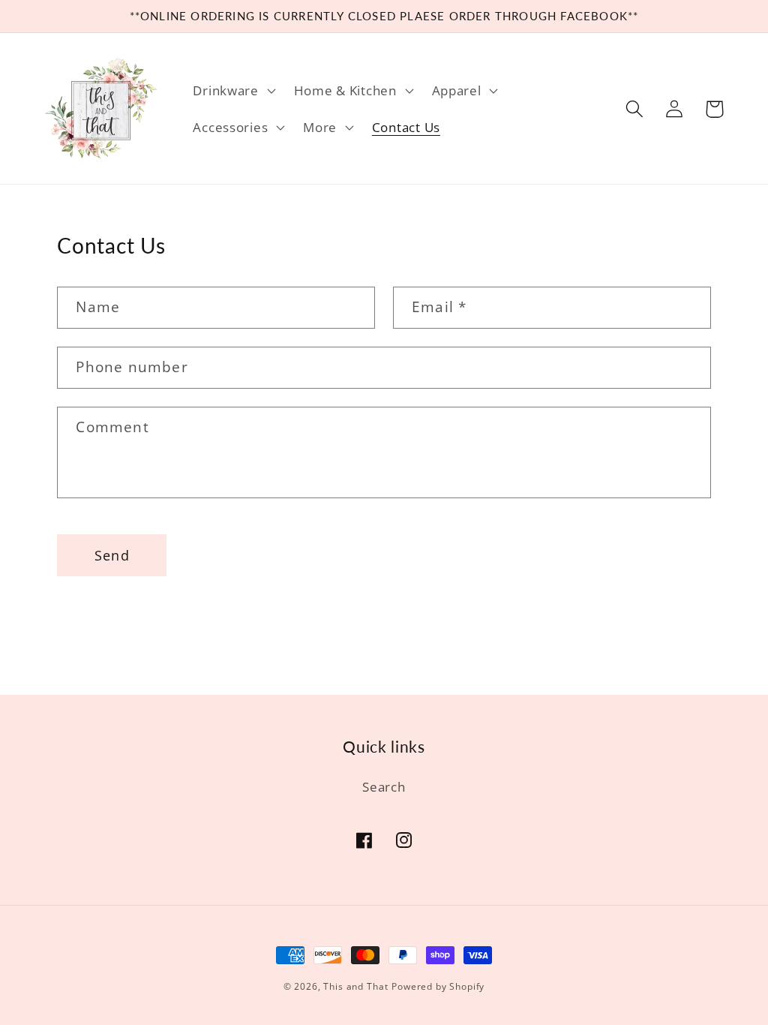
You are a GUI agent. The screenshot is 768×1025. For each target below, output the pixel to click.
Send (112, 555)
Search (383, 786)
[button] (232, 90)
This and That (355, 986)
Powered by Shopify (438, 986)
